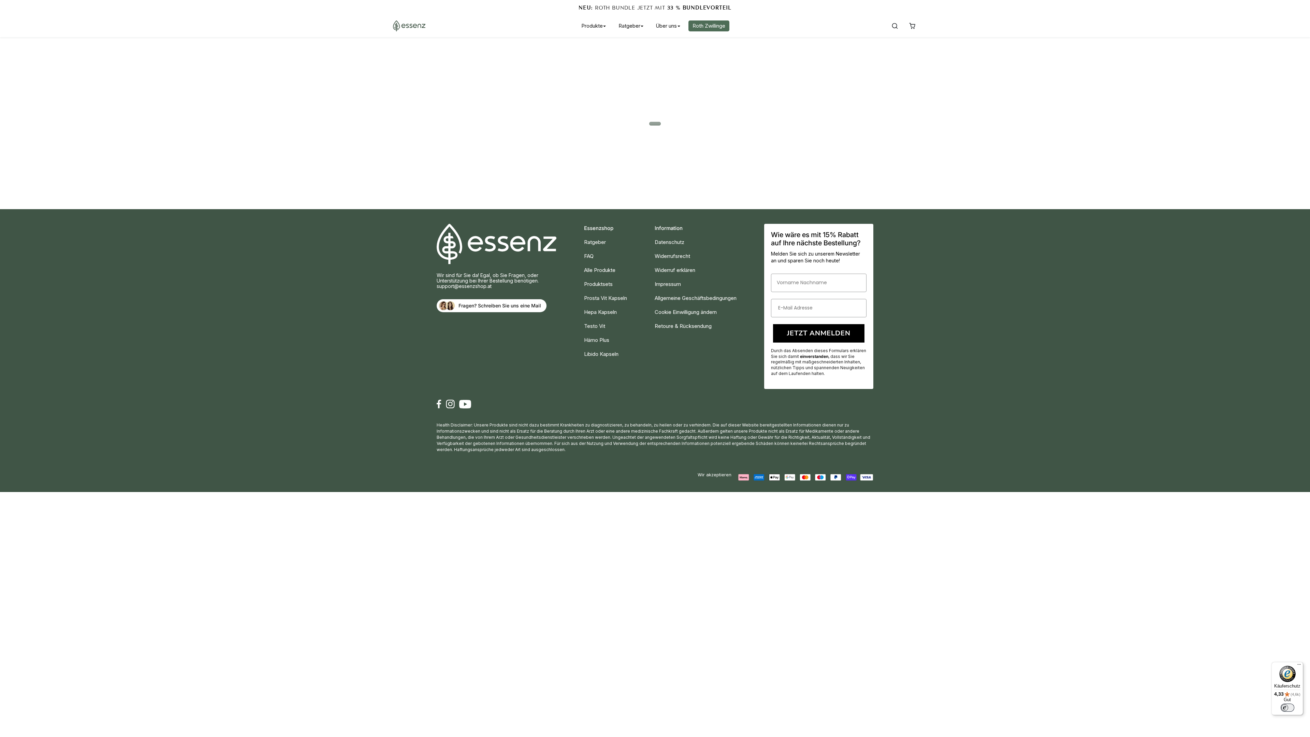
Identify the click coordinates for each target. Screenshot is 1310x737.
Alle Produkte (599, 270)
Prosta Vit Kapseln (605, 298)
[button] (895, 26)
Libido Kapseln (601, 354)
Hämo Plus (596, 340)
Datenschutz (669, 242)
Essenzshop (598, 228)
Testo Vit (594, 326)
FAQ (589, 256)
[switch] (1287, 708)
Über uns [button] (666, 26)
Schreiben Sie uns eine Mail (509, 305)
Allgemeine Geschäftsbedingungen (696, 298)
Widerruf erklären (675, 270)
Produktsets (598, 284)
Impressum (668, 284)
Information (669, 228)
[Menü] (1299, 666)
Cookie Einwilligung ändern (686, 312)
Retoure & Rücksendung (683, 326)
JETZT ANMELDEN (818, 333)
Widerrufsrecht (672, 256)
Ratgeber (595, 242)
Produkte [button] (592, 26)
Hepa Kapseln (600, 312)
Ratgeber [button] (629, 26)
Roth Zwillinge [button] (709, 26)
